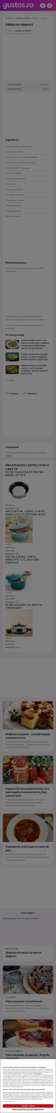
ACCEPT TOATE (28, 1106)
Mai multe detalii (38, 1073)
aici (7, 1082)
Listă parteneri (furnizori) (9, 1101)
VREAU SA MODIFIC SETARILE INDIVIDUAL (28, 1109)
